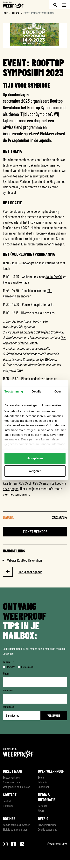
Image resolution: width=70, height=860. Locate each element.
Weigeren (35, 471)
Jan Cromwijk (54, 332)
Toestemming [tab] (13, 391)
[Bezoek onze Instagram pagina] (5, 843)
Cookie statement (47, 829)
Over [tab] (57, 391)
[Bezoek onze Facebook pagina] (14, 843)
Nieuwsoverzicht (12, 782)
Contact (7, 801)
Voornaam (8, 690)
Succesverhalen (11, 777)
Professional (24, 667)
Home (5, 13)
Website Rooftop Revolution (24, 560)
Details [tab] (36, 391)
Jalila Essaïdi (54, 276)
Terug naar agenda (30, 572)
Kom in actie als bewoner (16, 824)
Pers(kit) (42, 806)
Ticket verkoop (35, 531)
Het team (8, 805)
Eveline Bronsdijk (23, 359)
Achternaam (9, 706)
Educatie (42, 782)
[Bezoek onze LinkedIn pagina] (22, 843)
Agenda (15, 13)
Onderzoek (43, 787)
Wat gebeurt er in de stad (16, 787)
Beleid (41, 777)
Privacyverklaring (47, 824)
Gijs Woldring (47, 359)
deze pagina (10, 488)
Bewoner (7, 667)
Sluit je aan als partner (15, 829)
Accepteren (35, 458)
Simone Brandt (27, 342)
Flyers (41, 810)
